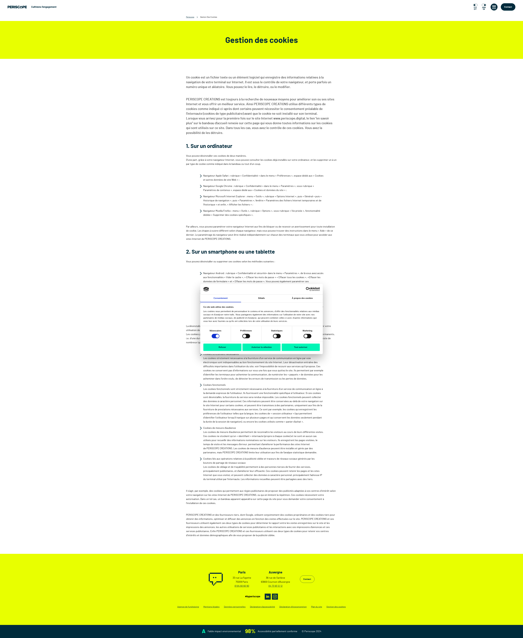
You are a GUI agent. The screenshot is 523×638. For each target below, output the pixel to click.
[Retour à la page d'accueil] (17, 7)
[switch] (246, 336)
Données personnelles (235, 607)
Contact (508, 7)
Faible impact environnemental (224, 631)
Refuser (222, 347)
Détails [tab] (261, 298)
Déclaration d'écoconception (293, 607)
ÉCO (475, 8)
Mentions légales (211, 607)
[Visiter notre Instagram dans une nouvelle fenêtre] (275, 597)
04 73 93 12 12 (275, 586)
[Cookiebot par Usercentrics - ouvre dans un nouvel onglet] (308, 289)
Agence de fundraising (188, 607)
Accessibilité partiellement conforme (277, 631)
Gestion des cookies (336, 607)
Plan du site (316, 607)
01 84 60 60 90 (242, 586)
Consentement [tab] (221, 298)
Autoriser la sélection (261, 347)
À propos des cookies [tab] (302, 298)
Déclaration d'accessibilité (262, 607)
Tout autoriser (300, 347)
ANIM (484, 8)
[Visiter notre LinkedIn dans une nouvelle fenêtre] (268, 597)
